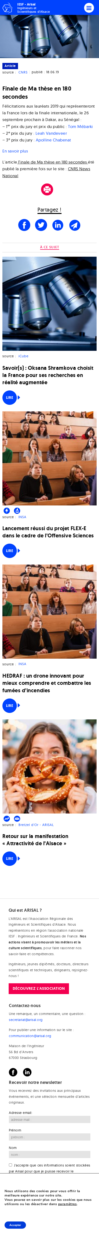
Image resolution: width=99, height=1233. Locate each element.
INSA (22, 517)
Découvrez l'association (39, 988)
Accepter (15, 1225)
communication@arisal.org (30, 1036)
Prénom (15, 1130)
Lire (9, 397)
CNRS (23, 72)
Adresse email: (20, 1113)
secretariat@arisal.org (26, 1020)
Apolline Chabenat (53, 139)
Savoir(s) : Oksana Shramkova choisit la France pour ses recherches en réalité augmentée (47, 375)
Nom (13, 1148)
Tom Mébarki (80, 126)
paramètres (67, 1204)
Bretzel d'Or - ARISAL (36, 825)
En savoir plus (15, 150)
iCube (24, 356)
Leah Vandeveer (51, 133)
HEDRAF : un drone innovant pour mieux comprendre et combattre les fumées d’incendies (46, 683)
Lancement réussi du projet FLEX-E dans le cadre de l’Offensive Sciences (48, 532)
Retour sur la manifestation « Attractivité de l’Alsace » (35, 840)
